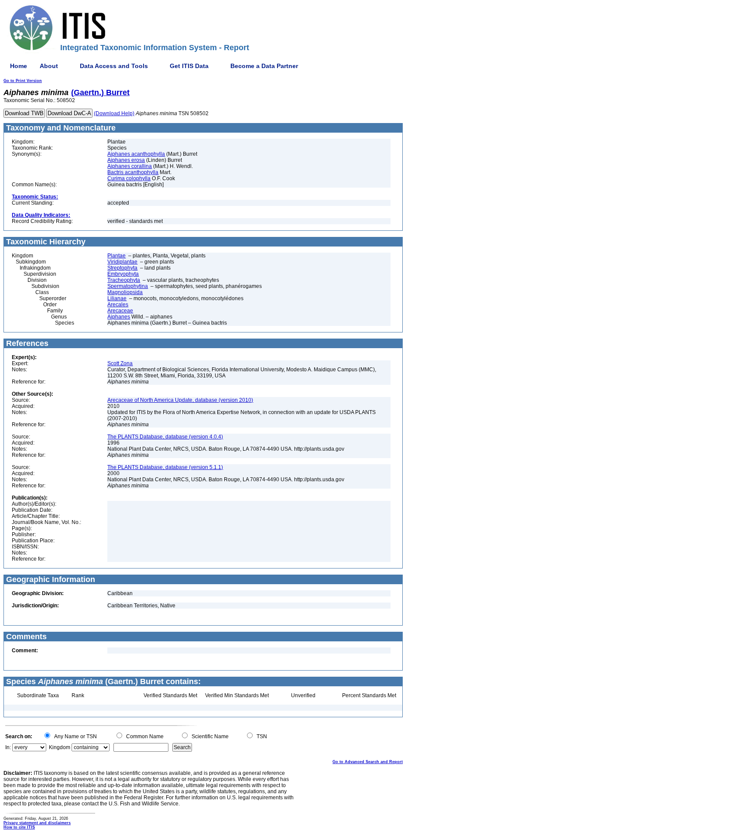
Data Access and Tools (114, 65)
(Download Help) (114, 113)
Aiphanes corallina (129, 166)
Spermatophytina (127, 286)
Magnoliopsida (125, 292)
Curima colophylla (129, 178)
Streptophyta (122, 268)
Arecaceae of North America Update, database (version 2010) (180, 400)
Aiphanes (118, 317)
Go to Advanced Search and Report (367, 762)
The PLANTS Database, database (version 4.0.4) (165, 437)
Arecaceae (120, 311)
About (49, 65)
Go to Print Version (22, 81)
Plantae (116, 256)
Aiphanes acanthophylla (136, 154)
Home (18, 65)
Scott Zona (120, 363)
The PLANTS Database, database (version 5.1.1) (165, 467)
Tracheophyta (123, 280)
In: (8, 747)
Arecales (117, 304)
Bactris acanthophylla (132, 172)
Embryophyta (123, 274)
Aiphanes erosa (126, 160)
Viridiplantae (122, 262)
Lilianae (117, 298)
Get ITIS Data (189, 65)
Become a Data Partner (264, 65)
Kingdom (59, 747)
